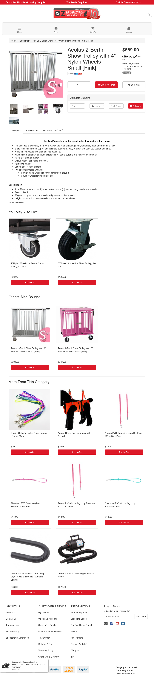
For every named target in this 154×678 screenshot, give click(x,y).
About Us (10, 612)
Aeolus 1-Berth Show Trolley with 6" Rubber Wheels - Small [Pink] (28, 350)
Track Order (44, 637)
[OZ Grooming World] (77, 12)
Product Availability (80, 643)
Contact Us (11, 618)
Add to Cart (107, 85)
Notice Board (77, 637)
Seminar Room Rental (81, 625)
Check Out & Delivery (48, 656)
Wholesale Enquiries (77, 2)
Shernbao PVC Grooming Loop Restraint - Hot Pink (26, 505)
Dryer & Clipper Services (50, 631)
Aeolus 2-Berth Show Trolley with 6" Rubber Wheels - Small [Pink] (75, 350)
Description (16, 130)
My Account (43, 612)
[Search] (149, 14)
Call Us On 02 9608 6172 (128, 2)
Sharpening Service (47, 625)
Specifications (31, 130)
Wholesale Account (47, 618)
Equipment (25, 40)
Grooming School (79, 618)
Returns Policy (45, 643)
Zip (72, 656)
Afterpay (75, 650)
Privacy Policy (12, 631)
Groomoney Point (79, 612)
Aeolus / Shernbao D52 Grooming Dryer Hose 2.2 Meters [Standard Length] (27, 576)
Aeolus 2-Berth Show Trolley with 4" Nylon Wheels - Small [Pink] (63, 40)
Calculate (136, 105)
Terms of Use (12, 625)
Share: (71, 73)
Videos (74, 631)
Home (14, 40)
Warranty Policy (45, 650)
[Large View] (14, 109)
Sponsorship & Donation (17, 637)
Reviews (47, 130)
